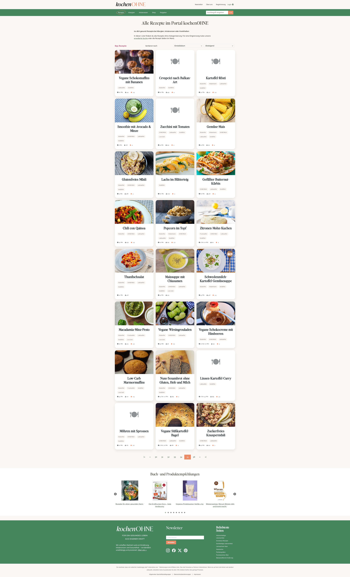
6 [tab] (179, 512)
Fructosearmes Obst (222, 555)
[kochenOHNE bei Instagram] (168, 550)
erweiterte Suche (141, 38)
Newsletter (199, 4)
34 (181, 457)
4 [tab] (174, 512)
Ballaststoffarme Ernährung (224, 558)
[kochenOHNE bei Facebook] (174, 550)
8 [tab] (184, 512)
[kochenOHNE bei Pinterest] (185, 550)
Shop (154, 12)
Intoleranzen (143, 12)
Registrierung (221, 4)
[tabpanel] (130, 493)
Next (235, 494)
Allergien (131, 12)
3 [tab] (171, 512)
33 (175, 457)
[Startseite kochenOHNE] (130, 4)
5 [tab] (176, 512)
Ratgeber (163, 12)
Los (230, 12)
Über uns (209, 4)
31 (162, 457)
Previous (115, 494)
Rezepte (121, 12)
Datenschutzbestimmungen (182, 574)
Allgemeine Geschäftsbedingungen (160, 574)
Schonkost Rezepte (222, 541)
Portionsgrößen (220, 552)
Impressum (197, 574)
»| (205, 457)
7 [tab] (182, 512)
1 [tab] (165, 512)
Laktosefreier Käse (222, 546)
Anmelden (171, 542)
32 (168, 457)
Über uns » (142, 550)
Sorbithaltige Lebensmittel (224, 543)
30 (156, 457)
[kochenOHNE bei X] (180, 550)
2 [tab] (168, 512)
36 (194, 457)
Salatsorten (219, 549)
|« (144, 457)
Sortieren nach (151, 46)
